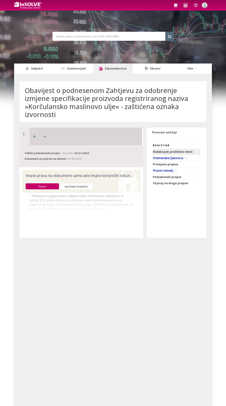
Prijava (42, 186)
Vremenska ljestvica (168, 158)
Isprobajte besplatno (76, 186)
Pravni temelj (163, 171)
